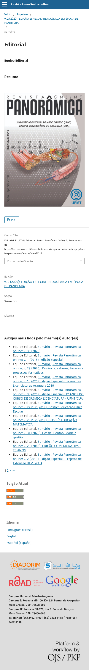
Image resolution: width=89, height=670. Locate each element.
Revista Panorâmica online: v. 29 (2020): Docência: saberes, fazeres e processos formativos (48, 368)
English (11, 536)
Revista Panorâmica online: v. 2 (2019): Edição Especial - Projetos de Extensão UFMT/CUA (47, 458)
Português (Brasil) (19, 530)
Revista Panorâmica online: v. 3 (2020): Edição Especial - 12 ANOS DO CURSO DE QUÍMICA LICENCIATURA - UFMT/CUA (48, 394)
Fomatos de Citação (20, 261)
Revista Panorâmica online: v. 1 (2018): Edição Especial (47, 357)
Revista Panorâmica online (30, 4)
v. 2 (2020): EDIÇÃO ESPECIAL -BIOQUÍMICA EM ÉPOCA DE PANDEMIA (41, 21)
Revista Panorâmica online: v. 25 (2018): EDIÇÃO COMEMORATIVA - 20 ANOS (47, 445)
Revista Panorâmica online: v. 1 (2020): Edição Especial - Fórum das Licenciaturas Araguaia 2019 (47, 381)
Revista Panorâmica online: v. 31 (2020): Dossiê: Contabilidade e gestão (47, 433)
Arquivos (22, 14)
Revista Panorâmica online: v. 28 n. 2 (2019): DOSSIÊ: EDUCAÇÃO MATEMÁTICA (47, 420)
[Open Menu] (4, 4)
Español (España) (19, 543)
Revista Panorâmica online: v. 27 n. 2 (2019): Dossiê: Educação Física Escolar (47, 407)
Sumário (44, 347)
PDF (13, 220)
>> (14, 470)
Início (7, 14)
